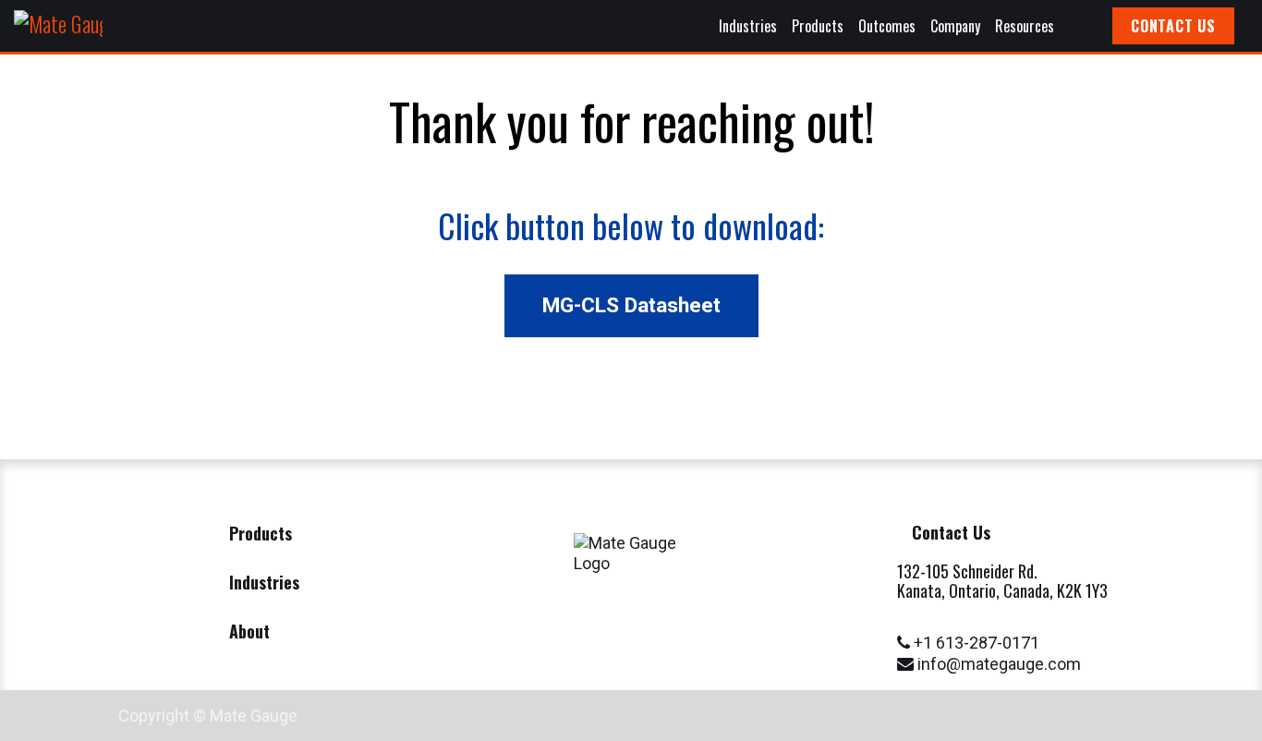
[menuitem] (747, 26)
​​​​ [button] (631, 305)
